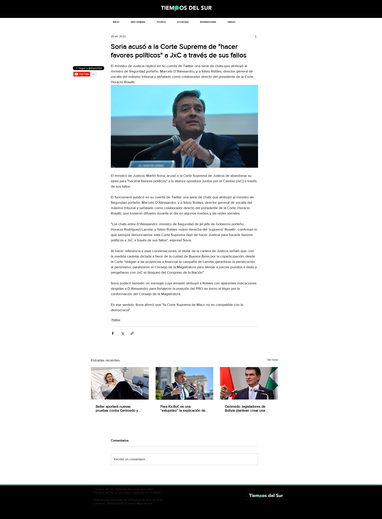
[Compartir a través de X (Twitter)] (122, 333)
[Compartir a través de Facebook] (113, 333)
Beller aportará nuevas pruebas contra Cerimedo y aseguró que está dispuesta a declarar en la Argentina (118, 408)
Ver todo (272, 359)
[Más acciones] (255, 36)
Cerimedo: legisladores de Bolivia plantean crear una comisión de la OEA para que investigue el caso (247, 408)
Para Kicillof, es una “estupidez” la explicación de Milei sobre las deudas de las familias (182, 408)
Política (116, 319)
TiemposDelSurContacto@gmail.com (129, 503)
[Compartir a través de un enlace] (132, 333)
